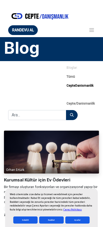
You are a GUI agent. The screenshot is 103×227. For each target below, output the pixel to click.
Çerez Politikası (72, 210)
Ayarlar (77, 220)
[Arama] (72, 115)
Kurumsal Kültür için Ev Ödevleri (37, 180)
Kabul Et (25, 220)
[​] (81, 94)
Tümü (71, 76)
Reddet (51, 220)
